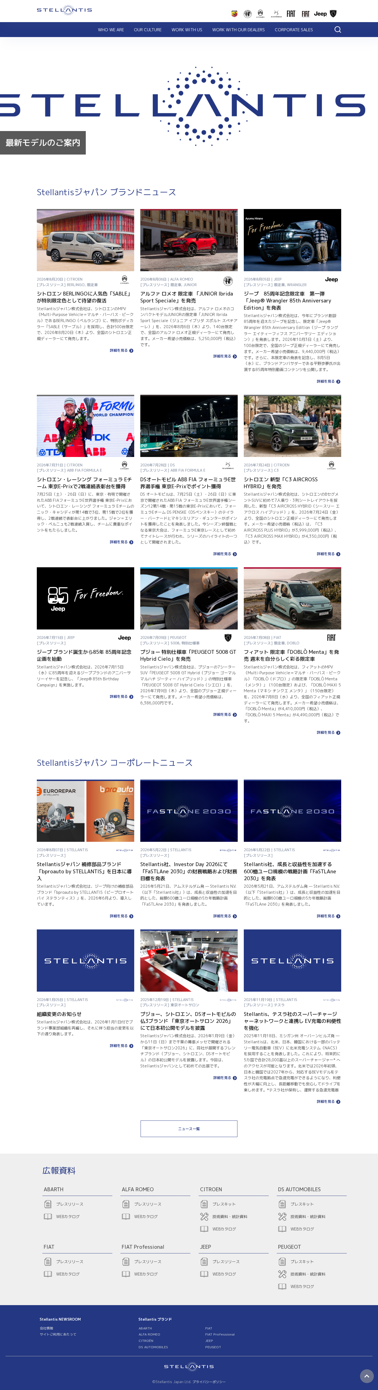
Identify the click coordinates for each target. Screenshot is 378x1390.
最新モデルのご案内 (43, 142)
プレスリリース (69, 1204)
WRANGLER (297, 284)
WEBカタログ (68, 1216)
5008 (174, 643)
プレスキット (224, 1204)
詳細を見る (119, 351)
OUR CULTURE (148, 30)
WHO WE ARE (111, 30)
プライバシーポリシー (209, 1381)
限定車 (92, 284)
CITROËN (146, 1340)
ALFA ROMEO (149, 1334)
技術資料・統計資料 (230, 1216)
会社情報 (46, 1328)
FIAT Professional (220, 1334)
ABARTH (145, 1328)
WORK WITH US (187, 30)
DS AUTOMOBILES (153, 1347)
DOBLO (293, 643)
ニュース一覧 (189, 1128)
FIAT (208, 1328)
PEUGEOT (213, 1347)
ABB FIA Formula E (84, 470)
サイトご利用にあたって (58, 1334)
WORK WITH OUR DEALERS (238, 30)
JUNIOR (190, 284)
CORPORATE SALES (294, 30)
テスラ (279, 1004)
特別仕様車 (191, 643)
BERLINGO (76, 284)
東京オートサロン (184, 1004)
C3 (276, 470)
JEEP (209, 1340)
